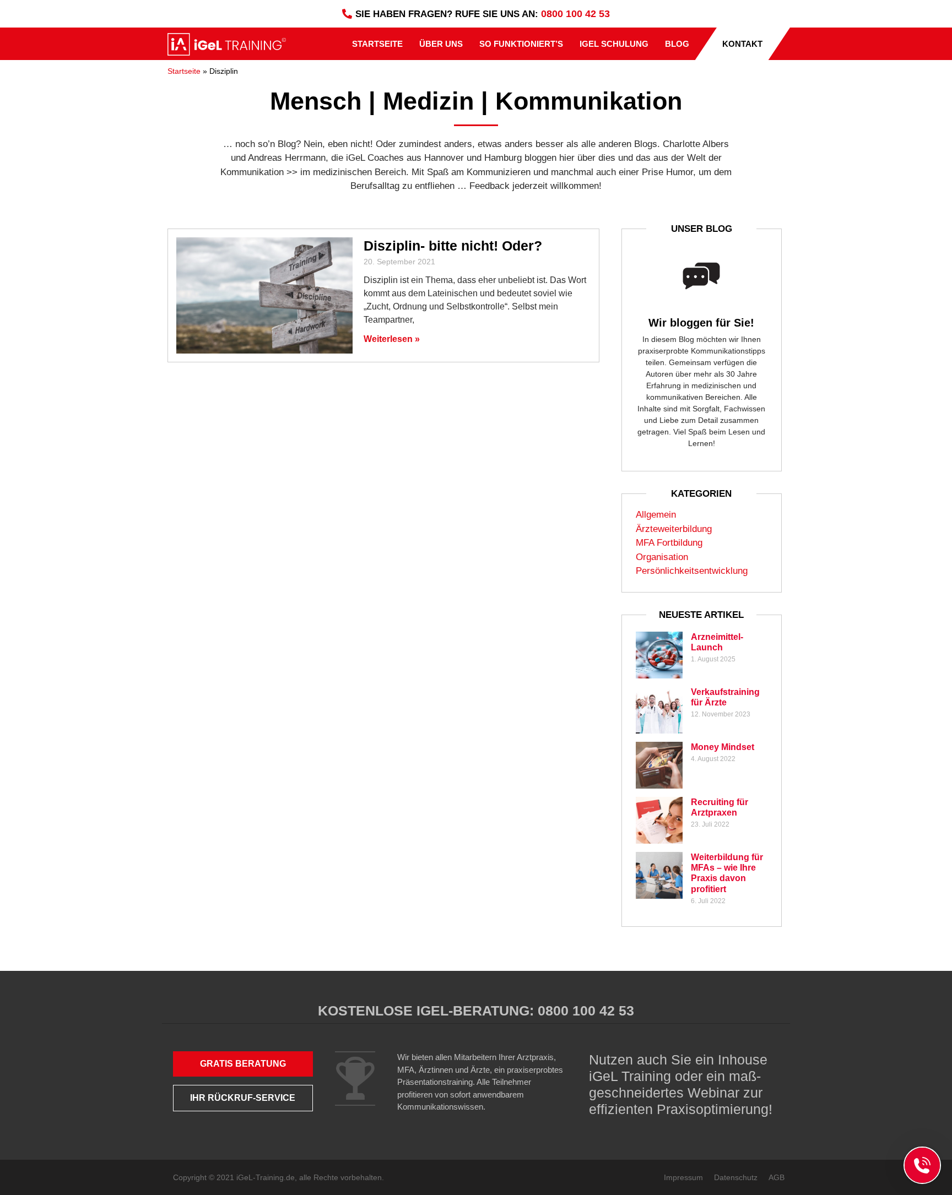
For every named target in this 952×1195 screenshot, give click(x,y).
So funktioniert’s (521, 43)
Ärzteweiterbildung (674, 529)
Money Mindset (722, 747)
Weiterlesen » (392, 339)
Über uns (441, 43)
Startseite (377, 43)
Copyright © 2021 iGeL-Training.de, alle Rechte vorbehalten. (278, 1177)
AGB (777, 1177)
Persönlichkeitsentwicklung (692, 571)
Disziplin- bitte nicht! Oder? (453, 245)
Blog (677, 43)
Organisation (662, 557)
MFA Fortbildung (669, 542)
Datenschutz (736, 1177)
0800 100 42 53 (575, 13)
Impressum (683, 1177)
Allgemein (656, 514)
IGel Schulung (614, 43)
